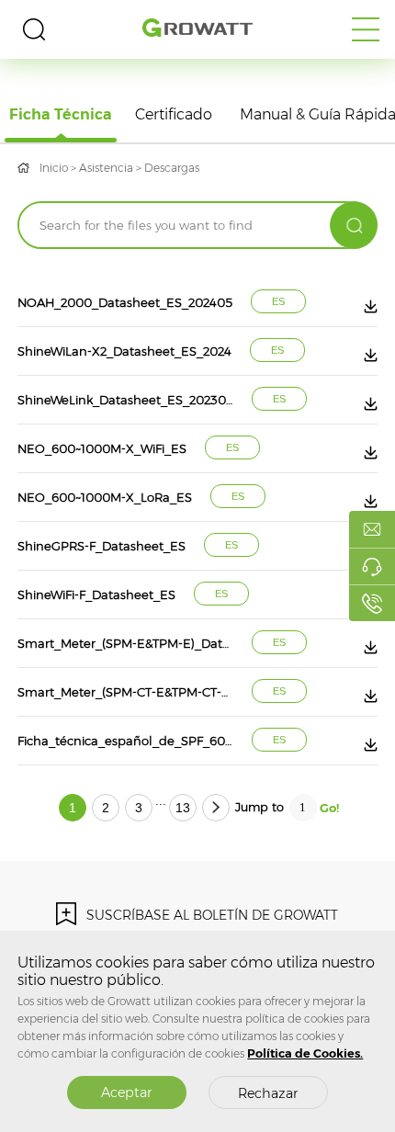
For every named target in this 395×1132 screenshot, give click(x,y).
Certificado (173, 114)
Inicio (54, 168)
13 (182, 808)
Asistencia (106, 168)
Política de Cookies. (305, 1053)
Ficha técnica (60, 114)
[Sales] (372, 529)
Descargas (171, 168)
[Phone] (372, 602)
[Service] (372, 566)
